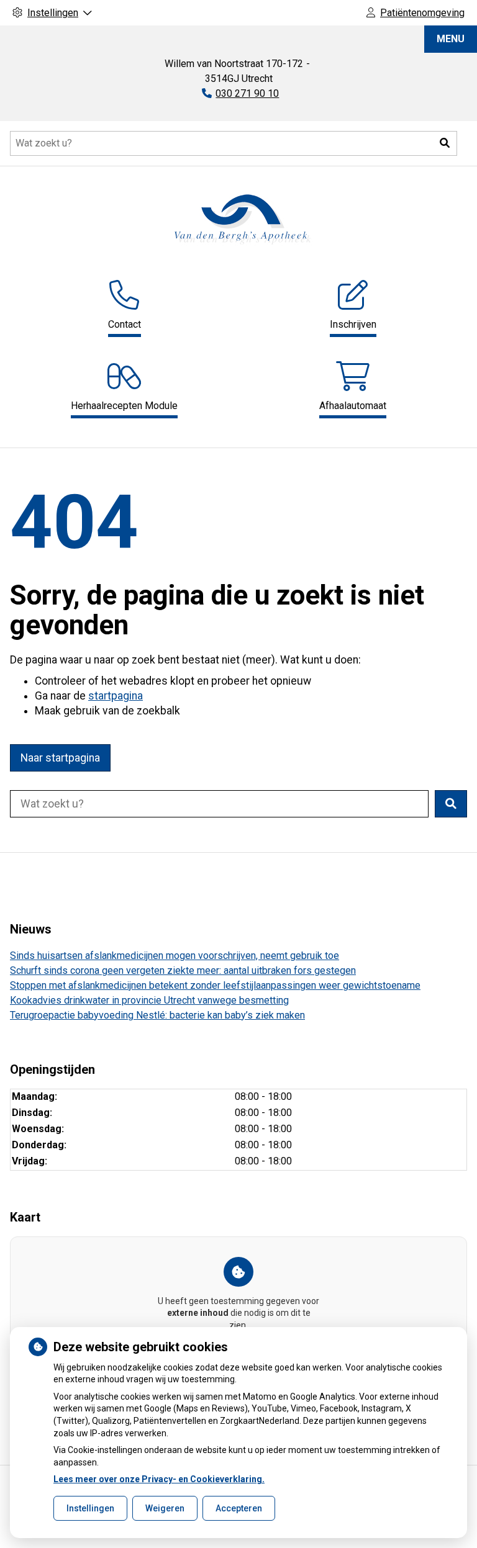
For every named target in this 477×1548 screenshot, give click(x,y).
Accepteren (239, 1508)
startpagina (115, 696)
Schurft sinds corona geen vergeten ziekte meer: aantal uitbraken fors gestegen (183, 970)
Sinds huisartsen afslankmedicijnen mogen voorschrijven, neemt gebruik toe (174, 955)
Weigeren (164, 1508)
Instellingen (90, 1508)
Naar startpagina (60, 758)
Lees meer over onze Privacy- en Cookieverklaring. (159, 1479)
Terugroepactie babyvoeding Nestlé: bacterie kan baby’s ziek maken (157, 1015)
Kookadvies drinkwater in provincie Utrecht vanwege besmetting (149, 1000)
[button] (444, 143)
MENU (451, 39)
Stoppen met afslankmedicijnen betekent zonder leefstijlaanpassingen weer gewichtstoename (215, 985)
